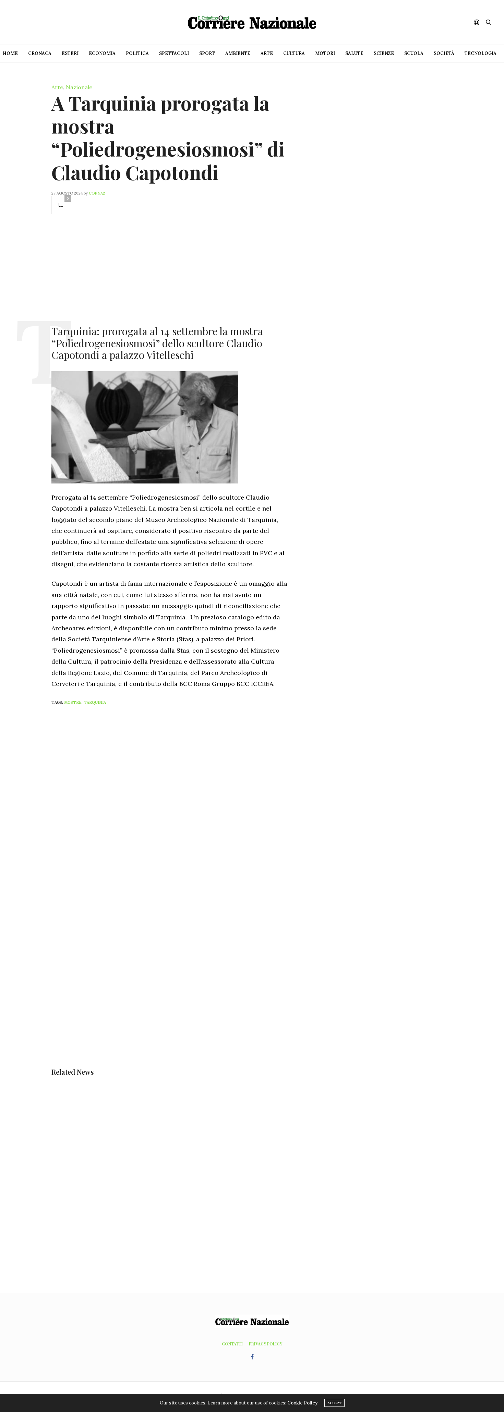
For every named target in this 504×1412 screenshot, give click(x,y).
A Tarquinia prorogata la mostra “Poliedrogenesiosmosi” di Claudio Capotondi (168, 137)
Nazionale (79, 87)
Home (10, 53)
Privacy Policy (265, 1343)
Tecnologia (480, 53)
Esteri (70, 53)
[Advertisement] (169, 269)
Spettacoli (174, 53)
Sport (207, 53)
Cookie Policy (302, 1403)
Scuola (413, 53)
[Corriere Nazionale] (252, 22)
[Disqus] (183, 801)
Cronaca (39, 53)
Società (444, 53)
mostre (73, 702)
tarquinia (95, 702)
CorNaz (97, 193)
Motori (325, 53)
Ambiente (237, 53)
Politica (137, 53)
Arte (267, 53)
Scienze (384, 53)
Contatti (232, 1343)
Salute (354, 53)
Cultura (294, 53)
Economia (102, 53)
